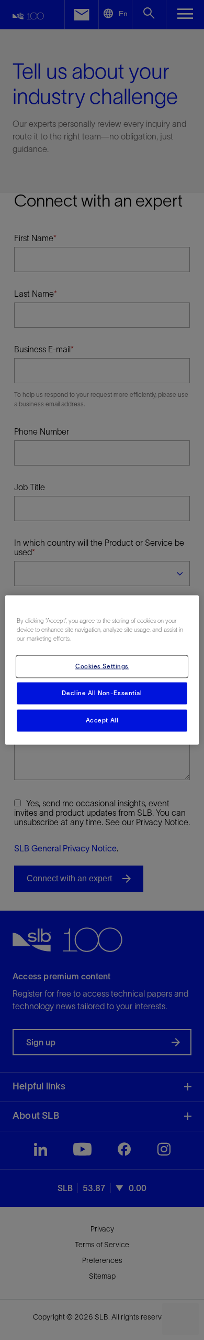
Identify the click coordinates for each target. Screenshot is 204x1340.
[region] (102, 670)
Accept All (102, 720)
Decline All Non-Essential (102, 693)
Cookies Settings (102, 666)
